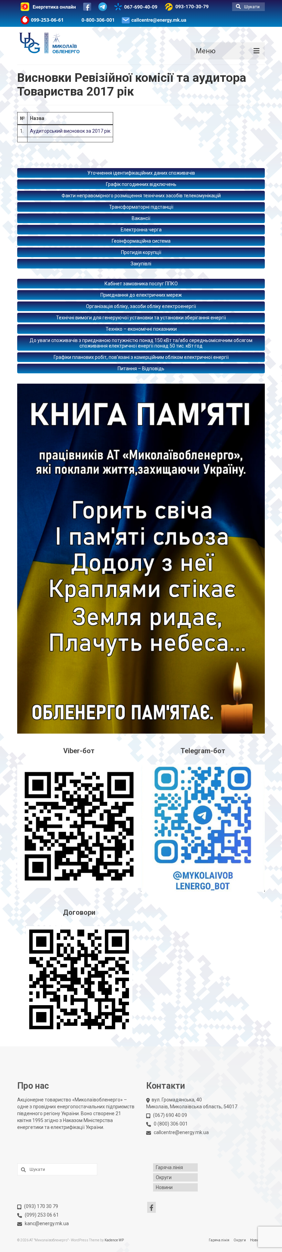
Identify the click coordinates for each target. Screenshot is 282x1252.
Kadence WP (114, 1240)
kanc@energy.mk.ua (47, 1223)
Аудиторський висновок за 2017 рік (70, 131)
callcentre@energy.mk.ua (181, 1132)
